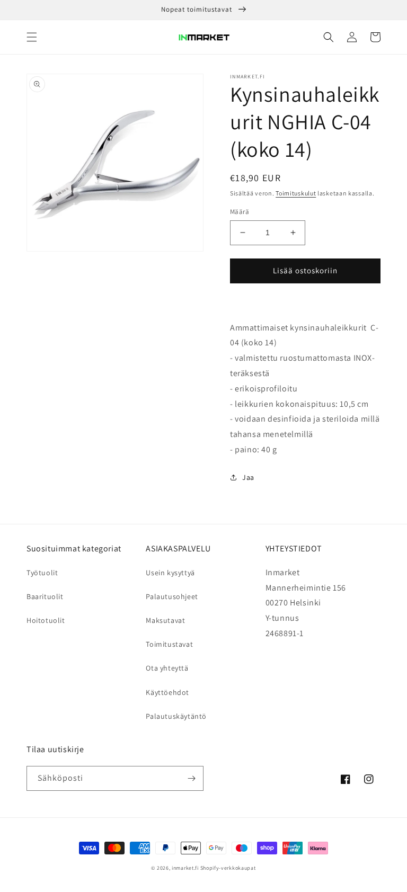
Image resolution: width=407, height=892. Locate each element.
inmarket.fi (185, 867)
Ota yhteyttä (167, 668)
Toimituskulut (296, 193)
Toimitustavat (169, 644)
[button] (31, 37)
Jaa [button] (248, 477)
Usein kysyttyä (170, 572)
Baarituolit (45, 596)
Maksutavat (165, 620)
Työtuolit (42, 572)
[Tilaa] (191, 778)
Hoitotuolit (45, 620)
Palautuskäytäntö (176, 716)
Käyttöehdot (167, 692)
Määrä (239, 211)
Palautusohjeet (172, 596)
